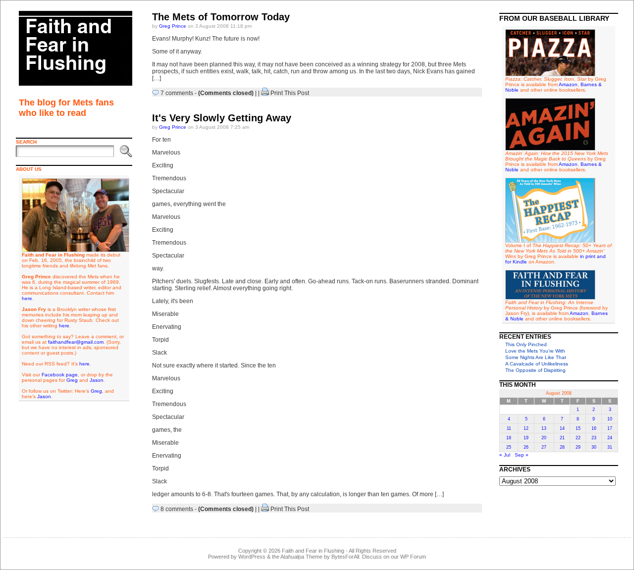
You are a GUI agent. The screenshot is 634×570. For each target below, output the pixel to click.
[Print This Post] (265, 93)
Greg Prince (172, 26)
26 (526, 447)
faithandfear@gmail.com (76, 342)
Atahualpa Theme (301, 557)
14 (562, 428)
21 (562, 437)
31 (609, 447)
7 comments (176, 93)
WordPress (251, 557)
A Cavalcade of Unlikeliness (536, 363)
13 (543, 428)
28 (562, 447)
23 (593, 437)
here (27, 298)
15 (578, 428)
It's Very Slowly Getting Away (221, 117)
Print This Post (289, 93)
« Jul (504, 455)
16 (593, 428)
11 (509, 428)
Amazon (568, 84)
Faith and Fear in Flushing (313, 551)
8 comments (176, 509)
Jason (97, 380)
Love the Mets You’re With (535, 351)
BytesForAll (345, 557)
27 (543, 447)
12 (526, 428)
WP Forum (413, 557)
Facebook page (60, 374)
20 (543, 437)
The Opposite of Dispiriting (535, 370)
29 (578, 447)
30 (593, 447)
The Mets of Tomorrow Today (221, 16)
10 (609, 418)
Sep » (521, 455)
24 (609, 437)
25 (508, 447)
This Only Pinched (526, 344)
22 (578, 437)
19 (526, 437)
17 (609, 428)
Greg (72, 380)
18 (508, 437)
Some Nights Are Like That (535, 357)
